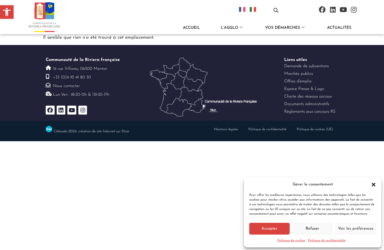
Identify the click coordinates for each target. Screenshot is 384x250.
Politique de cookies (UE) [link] (315, 129)
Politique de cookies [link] (291, 240)
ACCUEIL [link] (191, 28)
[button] (373, 184)
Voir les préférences (355, 229)
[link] (7, 12)
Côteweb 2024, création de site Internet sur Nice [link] (91, 131)
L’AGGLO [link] (229, 28)
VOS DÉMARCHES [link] (282, 28)
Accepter (269, 229)
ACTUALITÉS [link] (339, 28)
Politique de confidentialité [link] (327, 240)
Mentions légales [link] (226, 129)
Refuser (312, 229)
